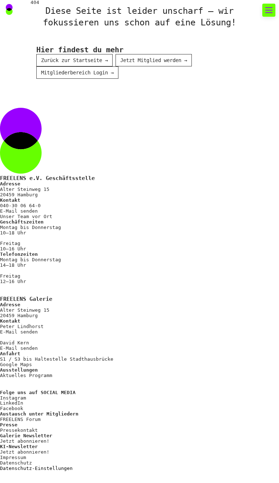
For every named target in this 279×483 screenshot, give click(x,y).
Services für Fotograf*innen (50, 264)
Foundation (33, 232)
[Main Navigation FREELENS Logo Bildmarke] (9, 9)
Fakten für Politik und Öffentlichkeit (71, 145)
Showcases (31, 113)
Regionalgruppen (42, 206)
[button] (251, 10)
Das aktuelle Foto (46, 61)
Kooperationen (38, 325)
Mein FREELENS (38, 312)
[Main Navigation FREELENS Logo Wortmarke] (31, 10)
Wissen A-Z (33, 338)
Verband (27, 180)
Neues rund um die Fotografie (58, 39)
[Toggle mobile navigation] (268, 10)
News (22, 74)
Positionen (33, 167)
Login (19, 369)
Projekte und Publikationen (62, 219)
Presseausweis (38, 299)
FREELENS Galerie (44, 100)
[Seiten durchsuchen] (235, 10)
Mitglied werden (42, 286)
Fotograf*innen (40, 193)
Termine (27, 87)
